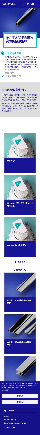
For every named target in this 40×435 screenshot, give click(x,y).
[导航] (37, 4)
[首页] (8, 4)
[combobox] (22, 411)
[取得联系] (32, 4)
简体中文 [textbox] (11, 411)
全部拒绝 (20, 396)
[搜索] (23, 4)
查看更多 (21, 262)
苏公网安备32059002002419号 (16, 423)
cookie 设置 (5, 390)
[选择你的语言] (28, 4)
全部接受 (20, 402)
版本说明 (6, 416)
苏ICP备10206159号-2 (11, 420)
